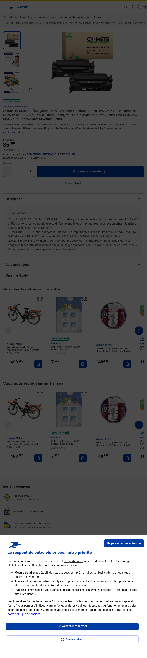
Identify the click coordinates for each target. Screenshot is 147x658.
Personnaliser (75, 639)
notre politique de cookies (24, 614)
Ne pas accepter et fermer (124, 543)
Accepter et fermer (74, 626)
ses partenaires (73, 561)
